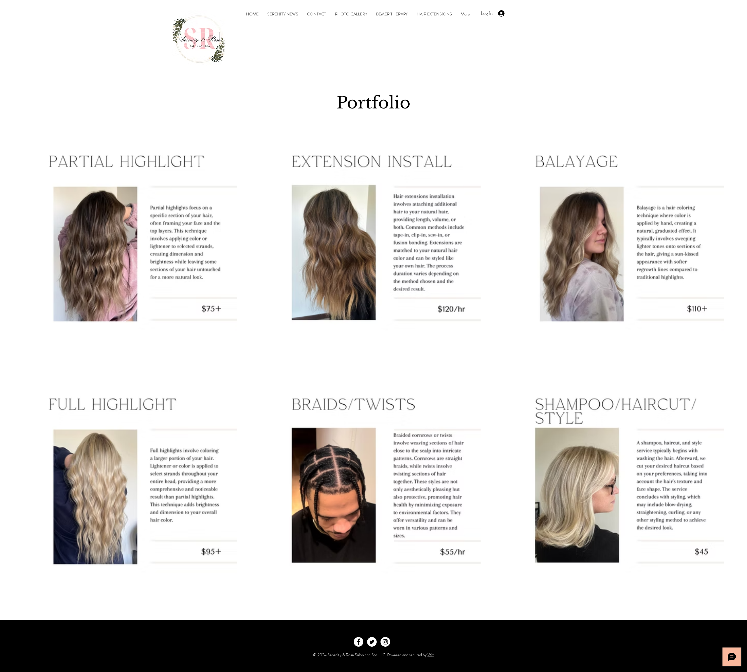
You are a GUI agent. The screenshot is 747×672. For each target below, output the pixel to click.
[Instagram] (385, 642)
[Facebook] (358, 642)
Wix (430, 655)
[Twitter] (372, 642)
